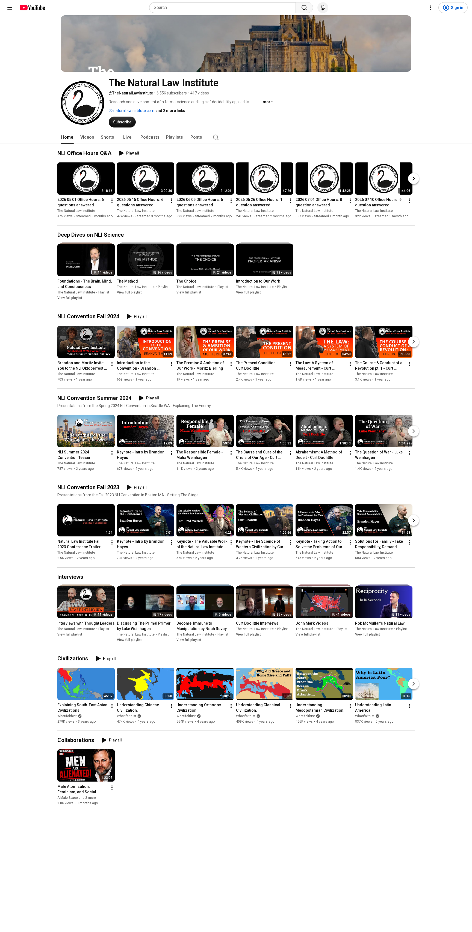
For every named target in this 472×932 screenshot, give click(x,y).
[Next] (413, 178)
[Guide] (10, 7)
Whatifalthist (67, 716)
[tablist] (236, 137)
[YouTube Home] (32, 7)
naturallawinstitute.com (133, 110)
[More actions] (112, 200)
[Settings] (430, 7)
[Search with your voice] (322, 7)
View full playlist (69, 298)
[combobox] (224, 7)
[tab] (67, 137)
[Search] (304, 7)
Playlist (103, 292)
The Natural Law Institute (76, 211)
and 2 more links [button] (170, 110)
